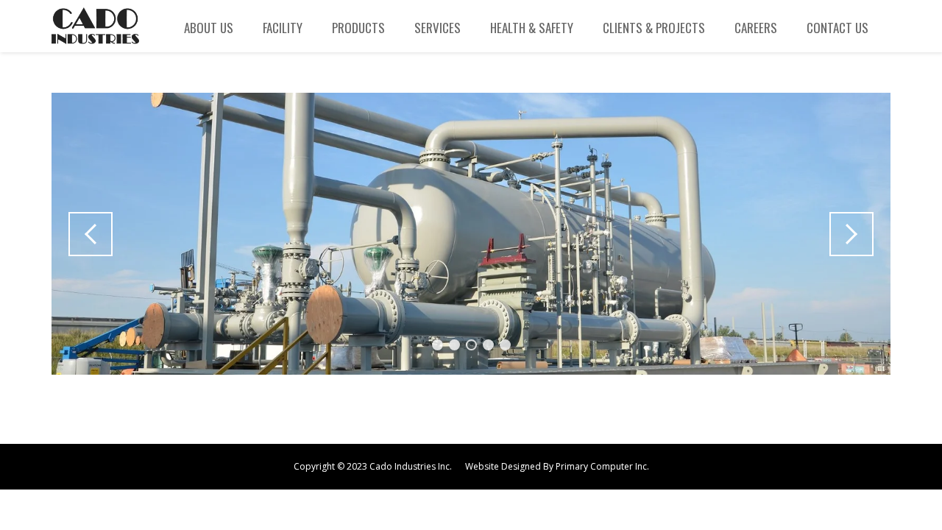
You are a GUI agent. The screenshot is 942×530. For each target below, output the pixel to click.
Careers (755, 27)
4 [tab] (488, 344)
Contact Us (837, 27)
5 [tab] (505, 344)
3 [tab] (471, 344)
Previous (90, 234)
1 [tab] (437, 344)
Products (358, 27)
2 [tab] (454, 344)
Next (851, 234)
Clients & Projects (654, 27)
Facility (282, 27)
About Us (208, 27)
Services (437, 27)
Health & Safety (531, 27)
